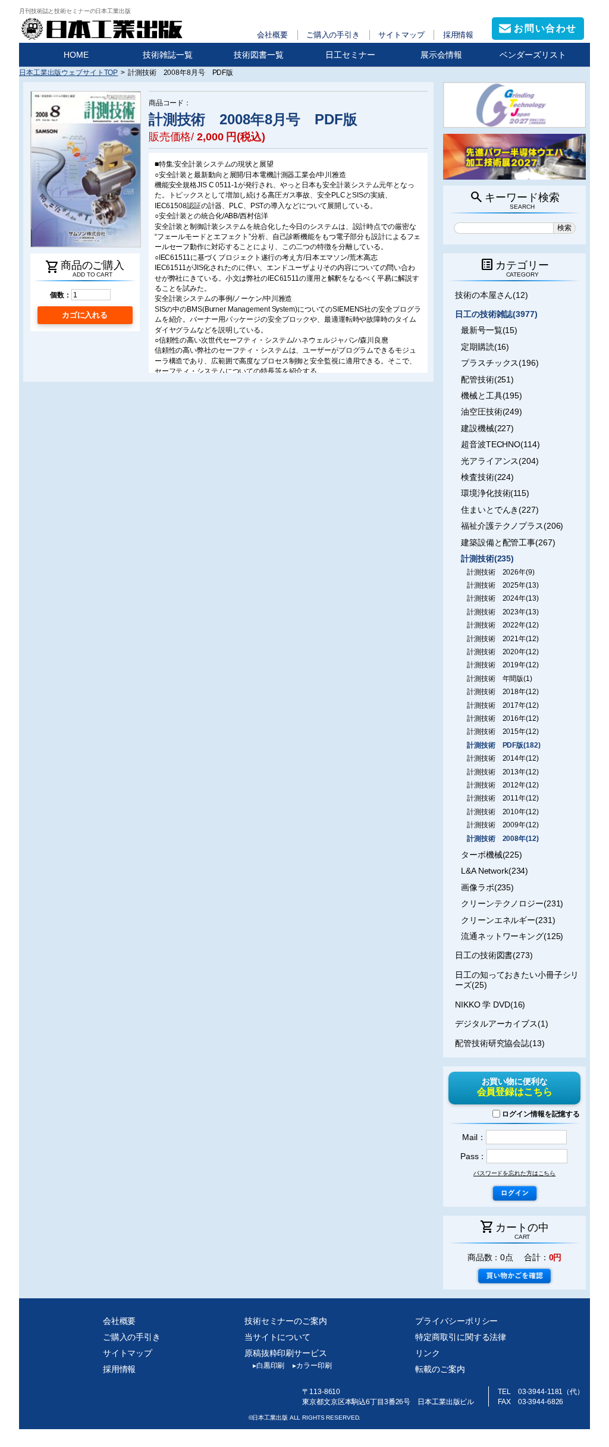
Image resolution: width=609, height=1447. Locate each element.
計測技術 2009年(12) (502, 825)
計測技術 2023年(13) (502, 612)
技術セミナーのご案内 (285, 1321)
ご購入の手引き (333, 34)
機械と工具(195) (491, 395)
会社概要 (272, 34)
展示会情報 (441, 54)
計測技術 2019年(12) (502, 665)
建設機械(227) (487, 428)
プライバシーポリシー (456, 1321)
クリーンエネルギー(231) (508, 920)
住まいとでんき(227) (500, 509)
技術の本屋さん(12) (491, 295)
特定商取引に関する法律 (460, 1337)
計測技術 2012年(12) (502, 785)
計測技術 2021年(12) (502, 639)
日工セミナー (350, 54)
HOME (76, 54)
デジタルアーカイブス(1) (501, 1023)
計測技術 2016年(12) (502, 718)
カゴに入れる (85, 314)
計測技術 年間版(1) (499, 678)
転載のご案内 (439, 1369)
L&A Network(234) (494, 870)
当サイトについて (277, 1337)
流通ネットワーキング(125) (512, 936)
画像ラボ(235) (487, 887)
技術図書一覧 (259, 54)
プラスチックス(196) (500, 363)
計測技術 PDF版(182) (503, 745)
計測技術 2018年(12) (502, 692)
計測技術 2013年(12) (502, 772)
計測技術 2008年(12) (502, 838)
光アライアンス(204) (500, 461)
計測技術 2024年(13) (502, 598)
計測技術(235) (487, 558)
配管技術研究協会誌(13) (500, 1043)
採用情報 (458, 34)
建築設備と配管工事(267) (508, 542)
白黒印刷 (268, 1365)
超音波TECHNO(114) (500, 444)
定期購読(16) (485, 346)
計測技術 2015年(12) (502, 731)
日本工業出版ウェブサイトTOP (68, 72)
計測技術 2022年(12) (502, 625)
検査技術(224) (487, 477)
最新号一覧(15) (489, 330)
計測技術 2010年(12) (502, 812)
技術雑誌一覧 (168, 54)
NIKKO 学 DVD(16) (490, 1004)
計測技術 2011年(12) (502, 798)
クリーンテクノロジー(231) (512, 903)
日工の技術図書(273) (494, 955)
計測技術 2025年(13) (502, 585)
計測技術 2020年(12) (502, 652)
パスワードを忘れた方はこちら (514, 1173)
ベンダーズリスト (533, 54)
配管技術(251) (487, 379)
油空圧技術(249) (491, 411)
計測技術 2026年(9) (501, 572)
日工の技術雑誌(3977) (496, 314)
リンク (427, 1353)
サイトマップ (401, 34)
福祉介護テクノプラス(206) (512, 526)
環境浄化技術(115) (495, 493)
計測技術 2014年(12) (502, 758)
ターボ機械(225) (491, 854)
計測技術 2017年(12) (502, 705)
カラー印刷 (312, 1365)
